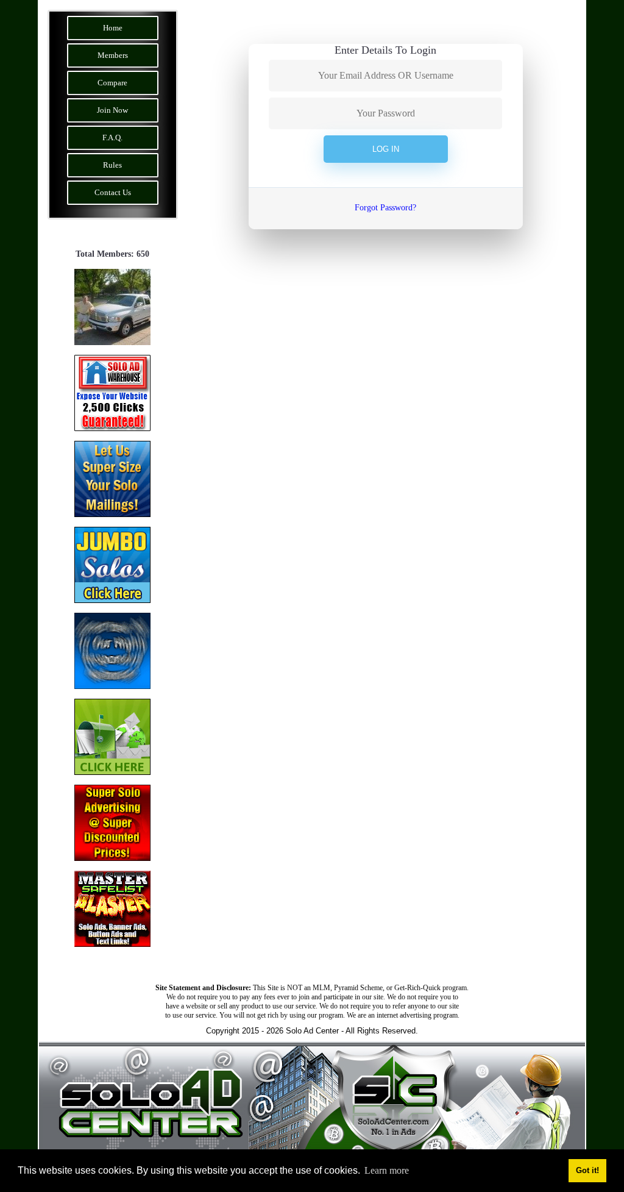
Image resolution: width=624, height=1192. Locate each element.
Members (113, 55)
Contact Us (112, 192)
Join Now (112, 110)
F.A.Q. (112, 137)
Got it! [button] (587, 1170)
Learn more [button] (386, 1170)
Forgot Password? (385, 207)
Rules (112, 165)
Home (112, 27)
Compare (112, 82)
